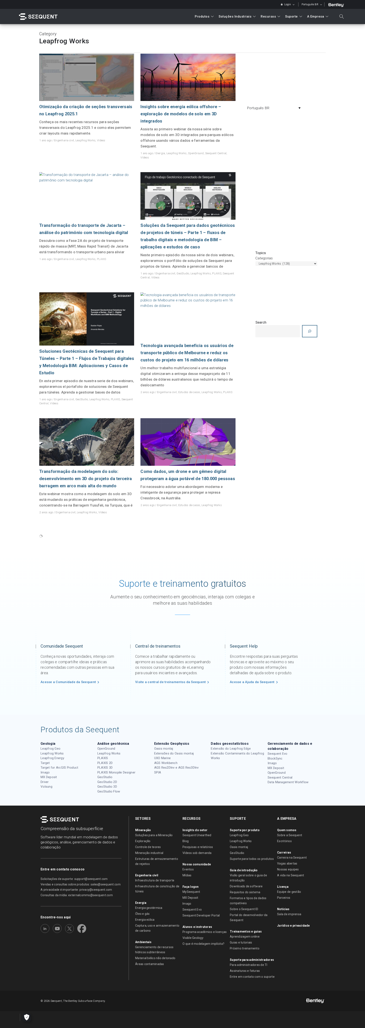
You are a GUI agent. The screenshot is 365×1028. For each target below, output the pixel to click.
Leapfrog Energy (52, 758)
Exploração (143, 841)
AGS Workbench (165, 763)
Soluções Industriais (235, 16)
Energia (160, 153)
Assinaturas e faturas (245, 970)
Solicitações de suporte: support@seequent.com (74, 879)
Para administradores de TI (248, 965)
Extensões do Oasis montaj (174, 753)
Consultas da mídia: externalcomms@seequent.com (77, 895)
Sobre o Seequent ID (244, 909)
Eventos (188, 869)
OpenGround (196, 153)
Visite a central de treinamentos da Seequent (170, 682)
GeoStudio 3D (107, 786)
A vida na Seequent (290, 875)
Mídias (187, 875)
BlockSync (275, 758)
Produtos (202, 16)
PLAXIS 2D (105, 763)
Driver (45, 782)
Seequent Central (215, 153)
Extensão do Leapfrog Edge (231, 748)
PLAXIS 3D (105, 767)
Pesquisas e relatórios (197, 847)
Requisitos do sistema (245, 892)
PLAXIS (101, 259)
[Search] (309, 331)
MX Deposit (49, 777)
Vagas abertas (287, 863)
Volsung (46, 786)
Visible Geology (192, 937)
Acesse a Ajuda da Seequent (252, 682)
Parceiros (283, 897)
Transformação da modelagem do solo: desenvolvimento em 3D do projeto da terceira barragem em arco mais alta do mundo (85, 478)
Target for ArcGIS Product (59, 767)
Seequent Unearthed (196, 835)
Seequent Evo (277, 754)
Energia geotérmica (148, 908)
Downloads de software (246, 886)
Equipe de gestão (289, 891)
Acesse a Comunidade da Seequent (68, 682)
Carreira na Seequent (292, 857)
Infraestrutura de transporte (154, 880)
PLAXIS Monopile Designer (116, 772)
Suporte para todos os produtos (252, 859)
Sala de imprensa (289, 914)
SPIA (157, 772)
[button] (275, 108)
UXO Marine (162, 758)
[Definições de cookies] (26, 1017)
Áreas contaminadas (149, 964)
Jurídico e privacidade (293, 925)
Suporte (291, 16)
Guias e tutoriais (241, 942)
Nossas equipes (288, 869)
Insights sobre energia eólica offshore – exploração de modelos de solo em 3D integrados (180, 114)
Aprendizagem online (245, 936)
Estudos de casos (189, 392)
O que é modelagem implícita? (203, 943)
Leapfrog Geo (50, 748)
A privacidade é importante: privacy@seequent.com (76, 889)
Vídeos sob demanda (197, 853)
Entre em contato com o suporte (252, 976)
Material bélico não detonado (155, 958)
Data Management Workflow (288, 782)
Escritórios (284, 841)
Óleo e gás (142, 913)
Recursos (268, 16)
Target (45, 763)
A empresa (315, 16)
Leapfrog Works (85, 140)
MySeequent (191, 891)
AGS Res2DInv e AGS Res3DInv (176, 767)
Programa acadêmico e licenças (204, 932)
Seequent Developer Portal (201, 915)
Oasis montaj (163, 748)
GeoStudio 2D (107, 782)
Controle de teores (148, 847)
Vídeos (101, 140)
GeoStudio (183, 273)
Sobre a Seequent (289, 835)
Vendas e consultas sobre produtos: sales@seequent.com (81, 884)
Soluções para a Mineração (154, 835)
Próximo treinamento (244, 948)
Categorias (264, 258)
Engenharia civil (64, 140)
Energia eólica (145, 919)
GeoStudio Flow (108, 791)
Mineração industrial (149, 853)
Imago (45, 772)
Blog (185, 841)
